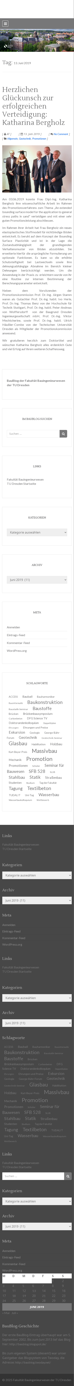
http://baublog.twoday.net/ (33, 1362)
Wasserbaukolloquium (20, 800)
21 (44, 1295)
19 (24, 1295)
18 (14, 1295)
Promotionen (39, 138)
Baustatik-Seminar (53, 1053)
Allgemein (12, 138)
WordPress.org (17, 650)
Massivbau (56, 1092)
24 (4, 1300)
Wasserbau (28, 1135)
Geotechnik (25, 138)
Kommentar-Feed (18, 643)
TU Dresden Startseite (21, 483)
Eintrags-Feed (16, 635)
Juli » (15, 1313)
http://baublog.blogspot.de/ (27, 1344)
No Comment (60, 134)
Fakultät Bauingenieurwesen (25, 479)
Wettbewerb (43, 800)
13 (34, 1291)
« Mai (5, 1313)
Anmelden (13, 627)
